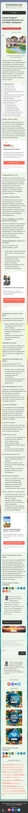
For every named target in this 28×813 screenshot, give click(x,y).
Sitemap (24, 803)
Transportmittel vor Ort (9, 88)
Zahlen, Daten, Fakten (9, 86)
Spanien (23, 786)
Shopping (19, 786)
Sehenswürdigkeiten (7, 643)
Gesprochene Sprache (12, 105)
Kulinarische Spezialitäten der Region (12, 100)
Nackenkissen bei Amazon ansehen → (14, 300)
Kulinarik (16, 774)
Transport (10, 790)
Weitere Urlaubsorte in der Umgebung (15, 112)
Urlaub (8, 640)
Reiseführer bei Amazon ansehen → (14, 542)
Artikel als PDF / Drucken (12, 622)
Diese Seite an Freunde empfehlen (13, 115)
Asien (4, 767)
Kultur (3, 641)
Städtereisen (20, 788)
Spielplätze (4, 788)
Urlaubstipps (22, 793)
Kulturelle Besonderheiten (10, 89)
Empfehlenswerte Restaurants (13, 108)
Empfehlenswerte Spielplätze (13, 110)
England (18, 640)
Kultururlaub (4, 777)
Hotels (8, 774)
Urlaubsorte (16, 793)
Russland (19, 783)
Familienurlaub (11, 772)
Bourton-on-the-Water (13, 644)
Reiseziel (22, 780)
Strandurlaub (10, 788)
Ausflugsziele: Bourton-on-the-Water (12, 96)
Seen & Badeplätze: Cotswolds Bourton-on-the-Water (14, 92)
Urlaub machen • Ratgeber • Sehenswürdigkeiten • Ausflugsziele (14, 6)
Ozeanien (12, 780)
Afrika (4, 764)
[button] (4, 588)
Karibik (12, 774)
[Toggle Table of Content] (22, 84)
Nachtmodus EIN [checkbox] (3, 810)
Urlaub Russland (11, 793)
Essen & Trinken (8, 769)
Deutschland (9, 767)
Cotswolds (20, 644)
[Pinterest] (9, 684)
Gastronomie (19, 772)
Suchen (3, 650)
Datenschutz (14, 803)
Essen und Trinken (17, 769)
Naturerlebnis (13, 777)
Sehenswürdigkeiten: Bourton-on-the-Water (14, 95)
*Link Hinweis (8, 804)
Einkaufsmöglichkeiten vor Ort (11, 102)
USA (3, 795)
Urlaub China (5, 793)
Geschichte (4, 774)
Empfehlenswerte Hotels (12, 107)
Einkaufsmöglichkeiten (20, 767)
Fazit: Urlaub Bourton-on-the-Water (13, 113)
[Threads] (16, 684)
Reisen (10, 641)
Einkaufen (14, 767)
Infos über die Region (9, 104)
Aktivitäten (13, 640)
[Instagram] (12, 684)
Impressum (20, 803)
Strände (15, 788)
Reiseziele (14, 641)
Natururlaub (19, 777)
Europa (21, 640)
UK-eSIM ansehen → (14, 162)
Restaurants (14, 783)
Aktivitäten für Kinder (9, 98)
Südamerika (5, 790)
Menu (15, 12)
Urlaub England (15, 643)
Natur (7, 641)
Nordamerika (6, 780)
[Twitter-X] (19, 684)
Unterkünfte (16, 791)
